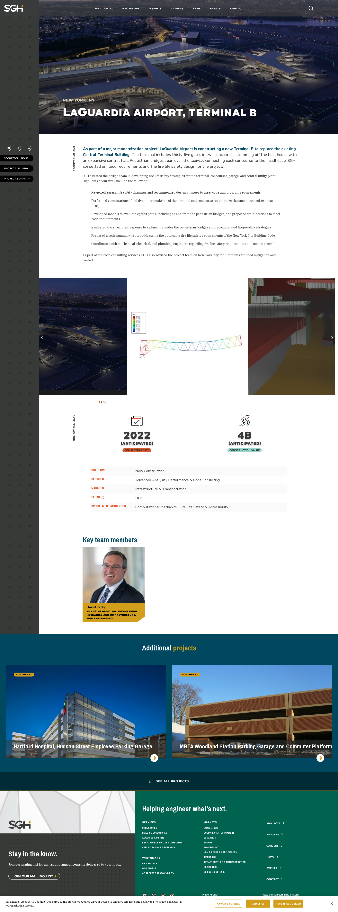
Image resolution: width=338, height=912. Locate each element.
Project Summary (17, 178)
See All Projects (172, 781)
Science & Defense (214, 872)
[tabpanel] (187, 336)
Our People (149, 868)
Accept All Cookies (288, 903)
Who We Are (130, 8)
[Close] (331, 903)
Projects (273, 823)
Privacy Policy (210, 895)
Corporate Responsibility (158, 873)
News (197, 8)
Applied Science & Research (158, 847)
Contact (236, 8)
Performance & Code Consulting (162, 842)
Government (211, 847)
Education (210, 838)
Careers (177, 8)
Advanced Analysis (153, 838)
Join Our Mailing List (33, 876)
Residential (211, 867)
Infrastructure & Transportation (224, 862)
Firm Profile (149, 863)
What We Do (103, 8)
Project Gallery (16, 168)
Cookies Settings (228, 903)
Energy (208, 842)
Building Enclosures (154, 833)
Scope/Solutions (16, 158)
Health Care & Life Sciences (220, 852)
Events (215, 8)
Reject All (258, 903)
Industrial (210, 857)
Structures (149, 828)
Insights (155, 8)
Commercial (211, 828)
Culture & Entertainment (219, 833)
